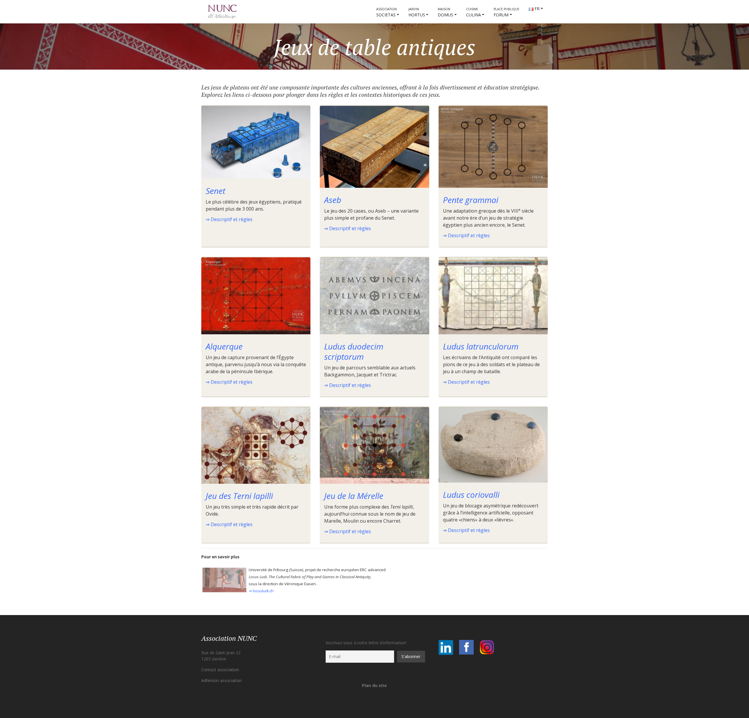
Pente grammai (470, 199)
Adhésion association (221, 680)
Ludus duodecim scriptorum (353, 351)
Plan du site (374, 685)
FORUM (506, 12)
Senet (215, 190)
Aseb (332, 199)
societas (386, 12)
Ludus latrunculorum (480, 346)
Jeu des (239, 495)
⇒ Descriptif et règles (229, 219)
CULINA (473, 12)
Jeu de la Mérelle (353, 495)
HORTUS (416, 12)
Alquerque (224, 346)
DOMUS (445, 12)
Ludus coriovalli (471, 494)
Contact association (220, 669)
